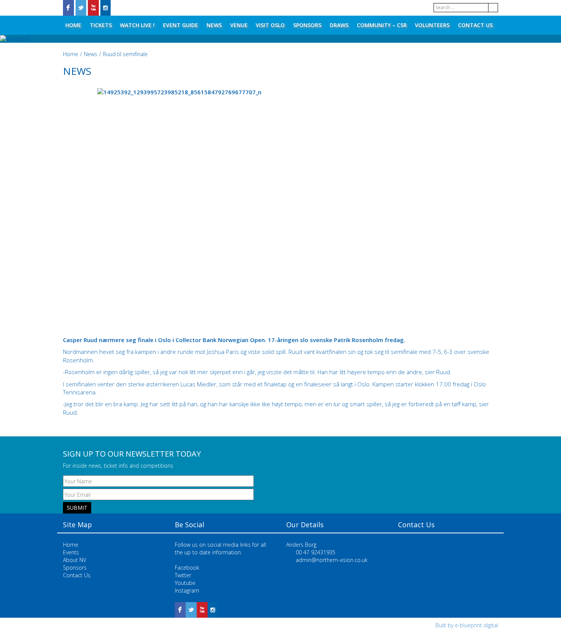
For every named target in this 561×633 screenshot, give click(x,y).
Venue (239, 25)
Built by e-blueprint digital (466, 625)
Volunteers (432, 25)
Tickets (101, 25)
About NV (74, 560)
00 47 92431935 (315, 552)
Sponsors (307, 25)
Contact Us (475, 25)
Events (71, 552)
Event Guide (180, 25)
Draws (339, 25)
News (214, 25)
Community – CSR (382, 25)
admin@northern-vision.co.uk (332, 560)
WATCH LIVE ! (137, 25)
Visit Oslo (270, 25)
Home (73, 25)
